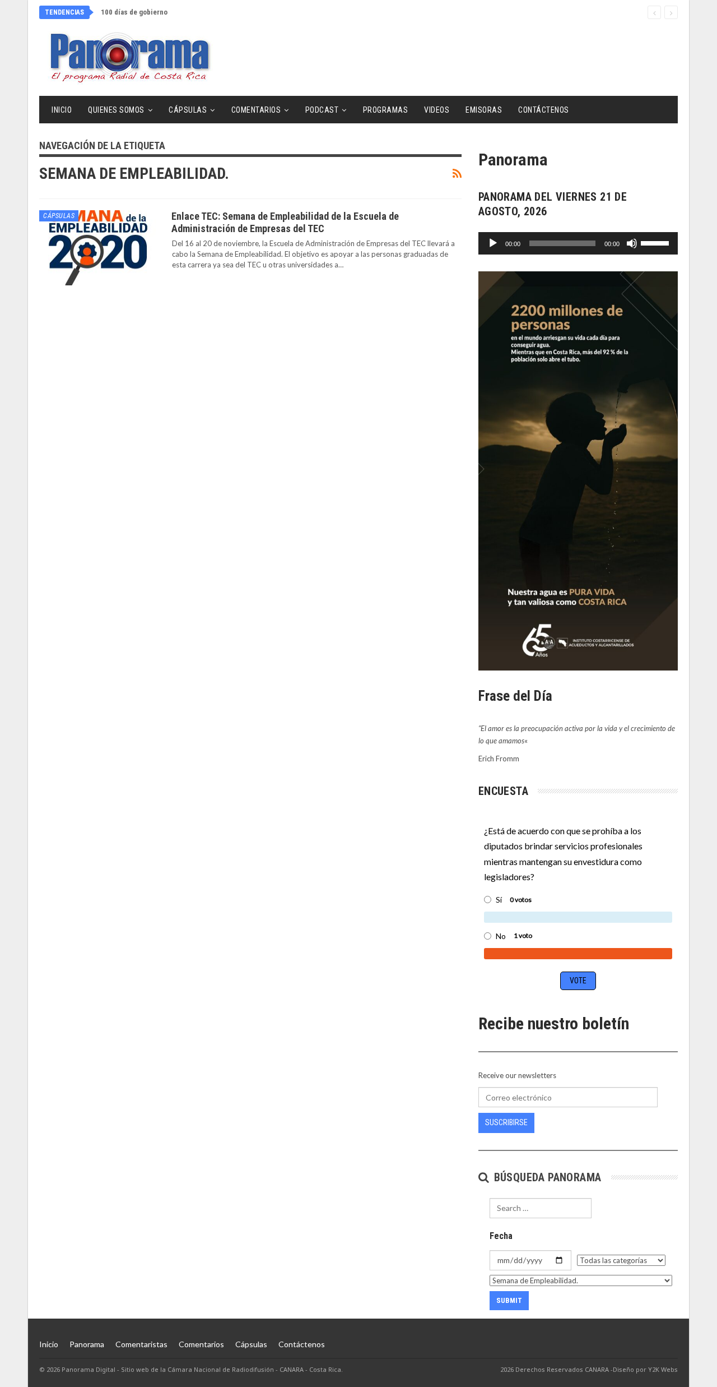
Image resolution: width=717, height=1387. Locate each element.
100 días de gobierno (134, 12)
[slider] (656, 242)
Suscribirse (506, 1122)
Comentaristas (141, 1344)
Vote (578, 980)
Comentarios (256, 109)
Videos (436, 109)
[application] (578, 243)
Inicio (62, 109)
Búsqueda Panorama (546, 1177)
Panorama (86, 1344)
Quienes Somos (116, 109)
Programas (385, 109)
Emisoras (483, 109)
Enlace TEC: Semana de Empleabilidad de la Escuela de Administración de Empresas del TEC (285, 222)
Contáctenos (543, 109)
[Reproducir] (493, 243)
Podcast (322, 109)
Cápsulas (188, 109)
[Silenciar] (631, 243)
